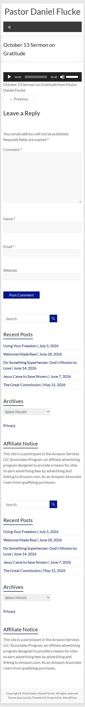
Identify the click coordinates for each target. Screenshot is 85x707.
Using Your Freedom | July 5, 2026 (31, 345)
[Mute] (62, 77)
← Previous (18, 99)
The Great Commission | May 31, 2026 (34, 384)
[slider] (72, 76)
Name (9, 218)
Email (8, 246)
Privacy (9, 425)
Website (10, 270)
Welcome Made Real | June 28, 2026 (32, 354)
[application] (42, 77)
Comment (12, 149)
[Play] (9, 77)
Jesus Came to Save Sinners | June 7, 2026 (37, 376)
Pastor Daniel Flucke (42, 11)
